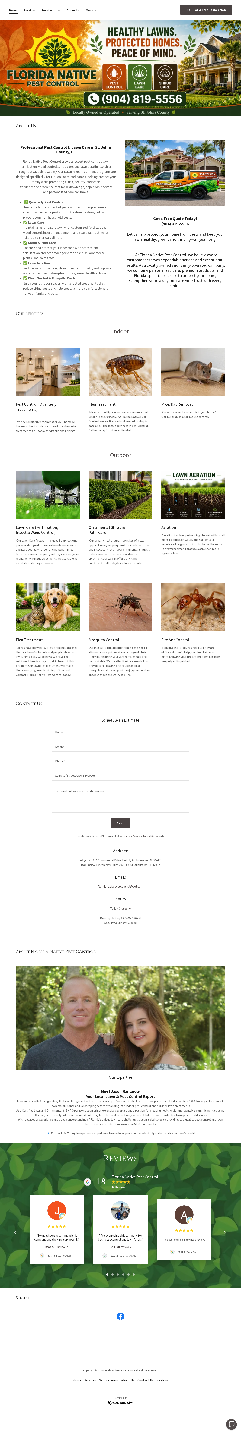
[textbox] (120, 732)
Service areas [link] (51, 10)
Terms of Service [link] (150, 836)
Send (120, 823)
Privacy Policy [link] (131, 836)
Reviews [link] (162, 1380)
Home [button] (77, 1380)
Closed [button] (123, 908)
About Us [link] (73, 10)
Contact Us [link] (145, 1380)
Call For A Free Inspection (206, 10)
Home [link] (13, 10)
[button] (91, 10)
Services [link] (30, 10)
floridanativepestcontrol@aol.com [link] (120, 886)
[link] (57, 1246)
